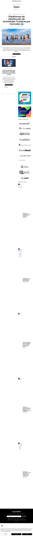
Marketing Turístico (22, 14)
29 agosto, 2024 (13, 26)
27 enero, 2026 (25, 412)
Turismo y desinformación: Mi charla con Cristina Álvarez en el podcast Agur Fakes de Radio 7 (27, 409)
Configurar (5, 534)
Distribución (10, 14)
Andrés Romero (19, 26)
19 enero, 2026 (25, 477)
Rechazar (16, 534)
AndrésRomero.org (16, 1)
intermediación (15, 14)
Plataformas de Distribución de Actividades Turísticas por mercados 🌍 (16, 20)
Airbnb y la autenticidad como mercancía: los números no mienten (27, 215)
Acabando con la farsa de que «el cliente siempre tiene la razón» (26, 280)
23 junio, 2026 (25, 282)
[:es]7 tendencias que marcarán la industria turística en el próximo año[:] (8, 72)
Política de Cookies (7, 531)
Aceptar (27, 534)
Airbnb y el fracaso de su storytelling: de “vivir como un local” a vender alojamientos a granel (26, 344)
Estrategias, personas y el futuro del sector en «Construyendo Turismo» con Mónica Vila (27, 474)
